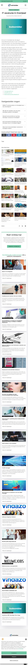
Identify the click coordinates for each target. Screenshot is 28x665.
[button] (26, 639)
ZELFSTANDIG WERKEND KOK (9, 590)
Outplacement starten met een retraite (12, 296)
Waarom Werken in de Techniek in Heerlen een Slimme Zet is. (14, 346)
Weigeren (14, 656)
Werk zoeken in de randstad (9, 443)
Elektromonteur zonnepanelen (10, 566)
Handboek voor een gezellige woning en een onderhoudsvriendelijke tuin (20, 200)
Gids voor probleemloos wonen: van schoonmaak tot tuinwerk (20, 219)
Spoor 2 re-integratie (7, 271)
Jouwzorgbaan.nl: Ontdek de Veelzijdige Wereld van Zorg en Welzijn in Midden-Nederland (12, 321)
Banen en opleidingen (14, 9)
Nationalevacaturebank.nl (11, 94)
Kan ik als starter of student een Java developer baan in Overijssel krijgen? (14, 122)
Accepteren (14, 653)
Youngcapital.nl (8, 91)
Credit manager (6, 467)
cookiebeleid (20, 648)
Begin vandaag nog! (14, 235)
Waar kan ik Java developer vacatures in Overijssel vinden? (14, 127)
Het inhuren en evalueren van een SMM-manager (12, 493)
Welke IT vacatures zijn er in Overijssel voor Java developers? (14, 106)
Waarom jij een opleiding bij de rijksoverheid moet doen (13, 419)
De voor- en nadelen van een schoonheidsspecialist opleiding (10, 395)
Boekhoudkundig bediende (9, 541)
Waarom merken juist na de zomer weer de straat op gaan (7, 164)
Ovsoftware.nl (8, 93)
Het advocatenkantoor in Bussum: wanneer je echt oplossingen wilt (20, 174)
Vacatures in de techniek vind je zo (11, 369)
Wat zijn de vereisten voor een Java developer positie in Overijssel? (14, 111)
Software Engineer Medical (9, 517)
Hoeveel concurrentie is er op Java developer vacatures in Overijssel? (14, 117)
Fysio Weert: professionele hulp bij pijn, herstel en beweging (20, 209)
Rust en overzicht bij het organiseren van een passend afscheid (7, 174)
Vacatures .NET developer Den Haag (11, 615)
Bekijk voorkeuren (14, 660)
